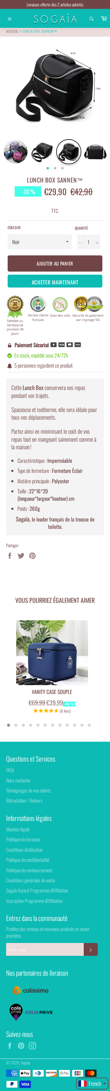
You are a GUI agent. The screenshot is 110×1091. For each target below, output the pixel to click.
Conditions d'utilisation (24, 849)
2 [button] (55, 168)
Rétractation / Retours (24, 800)
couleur (14, 227)
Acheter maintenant (55, 282)
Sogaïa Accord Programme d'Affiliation (37, 890)
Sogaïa (25, 1062)
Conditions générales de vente (30, 880)
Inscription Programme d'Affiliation (34, 900)
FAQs (10, 770)
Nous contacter (18, 780)
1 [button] (48, 168)
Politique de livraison (23, 839)
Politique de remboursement (29, 870)
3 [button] (62, 168)
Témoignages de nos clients (28, 790)
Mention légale (18, 829)
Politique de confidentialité (27, 859)
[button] (8, 725)
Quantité (81, 228)
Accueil (12, 31)
